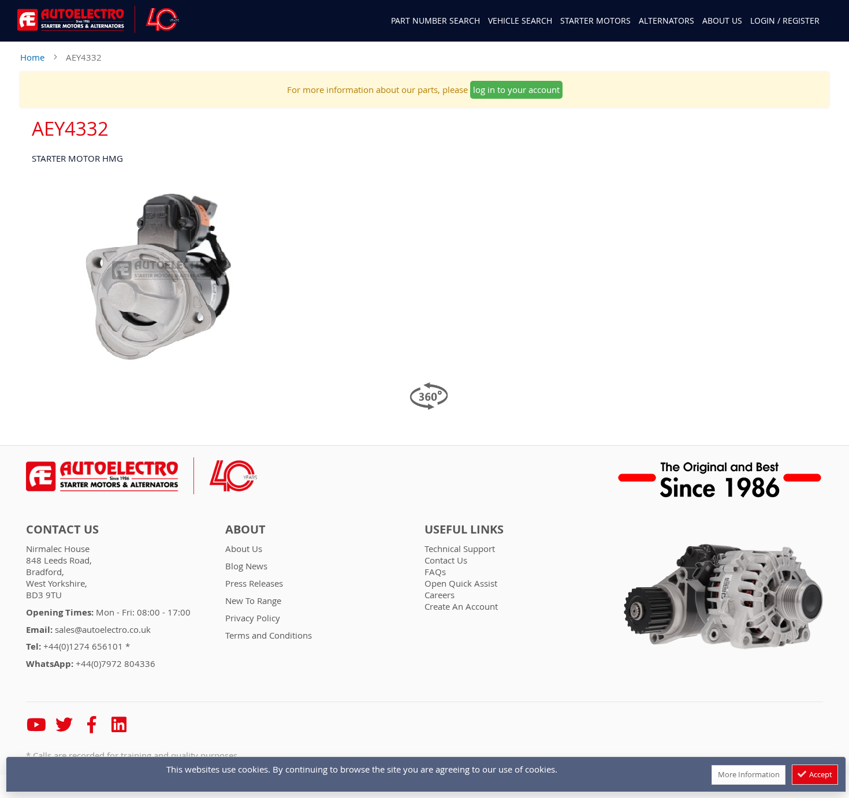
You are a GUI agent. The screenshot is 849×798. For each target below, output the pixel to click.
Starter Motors (595, 20)
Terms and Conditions (268, 635)
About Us (722, 20)
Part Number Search (435, 21)
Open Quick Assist (461, 583)
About (245, 529)
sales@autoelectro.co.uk (103, 629)
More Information (749, 774)
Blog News (246, 566)
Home (32, 57)
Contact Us (62, 529)
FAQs (435, 571)
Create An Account (461, 606)
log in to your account (516, 89)
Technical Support (460, 548)
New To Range (253, 600)
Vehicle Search (520, 20)
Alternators (666, 20)
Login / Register (785, 20)
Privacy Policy (252, 618)
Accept (819, 774)
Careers (440, 595)
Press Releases (254, 583)
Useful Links (464, 529)
